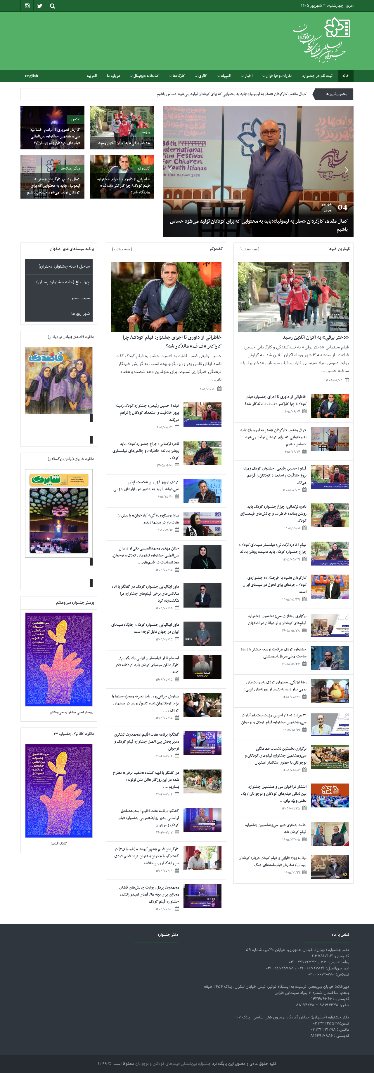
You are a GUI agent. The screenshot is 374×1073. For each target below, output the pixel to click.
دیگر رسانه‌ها (70, 169)
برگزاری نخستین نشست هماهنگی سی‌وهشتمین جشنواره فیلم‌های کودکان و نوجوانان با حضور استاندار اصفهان (276, 755)
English (31, 76)
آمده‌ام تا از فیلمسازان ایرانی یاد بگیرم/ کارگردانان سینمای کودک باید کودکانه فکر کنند (147, 665)
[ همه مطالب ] (249, 249)
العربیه (92, 76)
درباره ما (113, 76)
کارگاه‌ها (179, 76)
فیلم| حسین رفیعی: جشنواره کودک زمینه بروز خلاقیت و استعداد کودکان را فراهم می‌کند (239, 94)
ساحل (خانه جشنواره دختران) (64, 266)
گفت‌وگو (144, 169)
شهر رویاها (80, 313)
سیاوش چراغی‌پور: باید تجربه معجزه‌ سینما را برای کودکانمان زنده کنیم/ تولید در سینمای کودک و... (145, 703)
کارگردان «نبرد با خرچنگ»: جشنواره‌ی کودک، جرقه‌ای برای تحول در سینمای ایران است (275, 585)
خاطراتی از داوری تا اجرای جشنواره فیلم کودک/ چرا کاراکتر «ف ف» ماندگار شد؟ (123, 186)
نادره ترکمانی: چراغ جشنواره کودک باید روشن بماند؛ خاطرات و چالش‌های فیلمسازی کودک (273, 513)
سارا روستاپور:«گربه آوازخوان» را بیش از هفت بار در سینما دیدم (148, 519)
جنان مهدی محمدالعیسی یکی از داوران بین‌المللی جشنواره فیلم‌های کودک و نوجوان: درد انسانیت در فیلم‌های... (145, 555)
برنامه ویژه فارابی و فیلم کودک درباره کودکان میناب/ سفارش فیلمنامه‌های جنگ (273, 861)
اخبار (248, 76)
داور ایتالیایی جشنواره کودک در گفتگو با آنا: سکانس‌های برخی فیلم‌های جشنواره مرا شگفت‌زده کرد (145, 593)
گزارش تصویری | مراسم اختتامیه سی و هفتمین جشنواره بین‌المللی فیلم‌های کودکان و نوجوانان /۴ (55, 136)
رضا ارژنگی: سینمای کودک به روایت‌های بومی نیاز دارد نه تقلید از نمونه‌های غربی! (275, 686)
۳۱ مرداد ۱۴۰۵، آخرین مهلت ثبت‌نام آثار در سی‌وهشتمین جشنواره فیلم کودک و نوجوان (274, 719)
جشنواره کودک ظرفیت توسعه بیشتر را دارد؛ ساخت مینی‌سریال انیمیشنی (274, 653)
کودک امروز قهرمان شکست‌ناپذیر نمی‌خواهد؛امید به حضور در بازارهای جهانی (146, 486)
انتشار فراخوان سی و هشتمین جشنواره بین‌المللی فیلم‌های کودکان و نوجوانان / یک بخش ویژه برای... (274, 794)
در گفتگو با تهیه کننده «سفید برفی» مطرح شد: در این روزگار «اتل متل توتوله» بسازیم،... (146, 780)
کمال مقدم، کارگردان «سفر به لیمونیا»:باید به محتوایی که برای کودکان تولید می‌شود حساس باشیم (259, 225)
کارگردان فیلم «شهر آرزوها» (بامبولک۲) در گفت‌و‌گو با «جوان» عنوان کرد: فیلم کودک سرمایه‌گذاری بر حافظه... (146, 856)
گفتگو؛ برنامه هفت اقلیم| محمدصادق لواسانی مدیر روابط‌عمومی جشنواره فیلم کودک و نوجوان (148, 818)
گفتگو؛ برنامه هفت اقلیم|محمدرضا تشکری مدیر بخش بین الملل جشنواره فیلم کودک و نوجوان (146, 741)
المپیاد (226, 76)
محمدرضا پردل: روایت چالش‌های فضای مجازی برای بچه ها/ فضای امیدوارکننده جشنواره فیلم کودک (149, 894)
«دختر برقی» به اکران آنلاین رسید (124, 143)
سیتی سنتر (80, 298)
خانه (345, 76)
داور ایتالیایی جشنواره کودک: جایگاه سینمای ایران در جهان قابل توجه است (145, 628)
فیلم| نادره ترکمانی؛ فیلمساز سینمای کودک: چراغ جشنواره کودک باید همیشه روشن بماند (273, 548)
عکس (75, 119)
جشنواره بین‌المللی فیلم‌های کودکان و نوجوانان (173, 1064)
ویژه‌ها (145, 132)
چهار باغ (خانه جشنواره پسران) (63, 282)
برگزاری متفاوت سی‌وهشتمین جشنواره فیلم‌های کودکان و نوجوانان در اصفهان (277, 620)
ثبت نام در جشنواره (317, 76)
